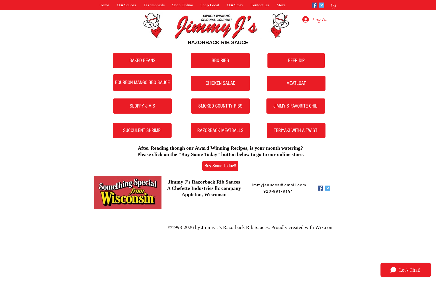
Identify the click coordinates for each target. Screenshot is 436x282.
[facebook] (314, 5)
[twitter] (321, 5)
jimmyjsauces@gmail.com (278, 185)
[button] (334, 6)
